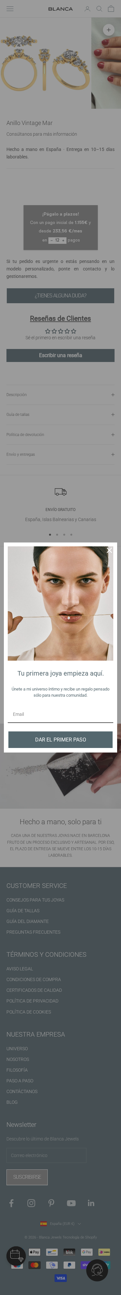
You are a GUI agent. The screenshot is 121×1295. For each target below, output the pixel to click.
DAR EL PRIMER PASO (60, 740)
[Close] (109, 550)
